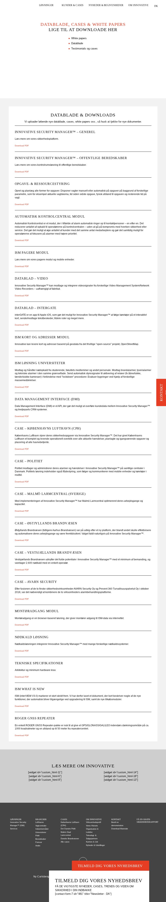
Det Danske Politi (68, 829)
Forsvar (38, 842)
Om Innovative (94, 819)
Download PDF (22, 146)
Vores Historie (92, 826)
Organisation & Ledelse (92, 830)
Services (13, 829)
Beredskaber (40, 839)
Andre (37, 846)
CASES (64, 819)
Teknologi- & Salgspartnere (92, 836)
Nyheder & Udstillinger (95, 845)
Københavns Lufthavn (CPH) (70, 823)
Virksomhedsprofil (93, 822)
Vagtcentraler (40, 826)
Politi (37, 836)
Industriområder (42, 829)
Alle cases (65, 842)
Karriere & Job (92, 842)
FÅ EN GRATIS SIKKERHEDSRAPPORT (146, 820)
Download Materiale (119, 829)
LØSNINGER (46, 5)
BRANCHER (41, 819)
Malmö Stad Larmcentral (66, 833)
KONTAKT (116, 819)
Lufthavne (39, 822)
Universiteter (40, 832)
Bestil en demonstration (117, 823)
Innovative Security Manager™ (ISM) (18, 823)
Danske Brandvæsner (70, 839)
